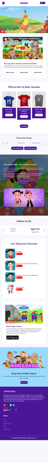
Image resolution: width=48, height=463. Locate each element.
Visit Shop (24, 126)
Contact (5, 432)
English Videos (24, 72)
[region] (24, 325)
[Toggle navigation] (3, 3)
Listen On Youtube (30, 159)
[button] (44, 241)
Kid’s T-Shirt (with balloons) (24, 110)
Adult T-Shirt (39, 109)
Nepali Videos (38, 72)
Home (5, 430)
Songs (5, 438)
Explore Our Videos (24, 191)
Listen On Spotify (17, 159)
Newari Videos (10, 72)
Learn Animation (7, 434)
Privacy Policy (7, 440)
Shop (5, 436)
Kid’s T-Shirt (9, 109)
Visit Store (24, 393)
